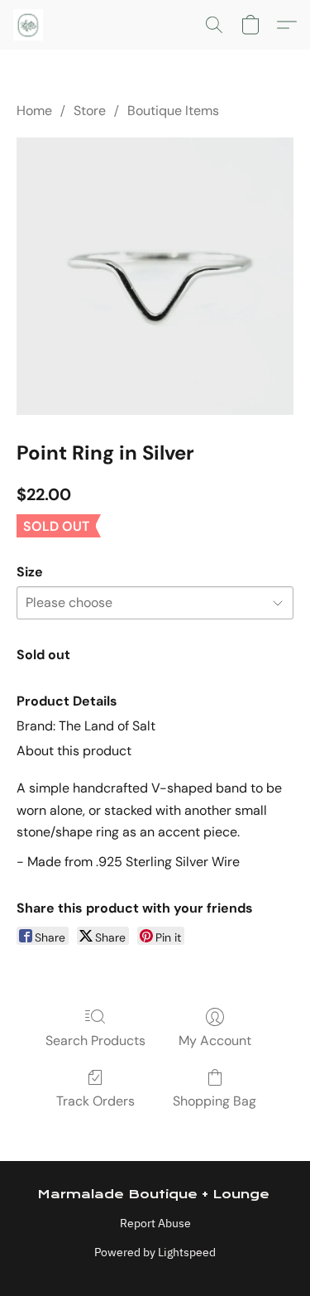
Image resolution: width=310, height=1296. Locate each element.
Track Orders (95, 1101)
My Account (215, 1040)
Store (90, 110)
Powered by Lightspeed (155, 1252)
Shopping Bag (214, 1101)
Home (34, 110)
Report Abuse (155, 1223)
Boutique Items (173, 110)
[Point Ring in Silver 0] (155, 276)
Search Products (95, 1040)
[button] (29, 25)
